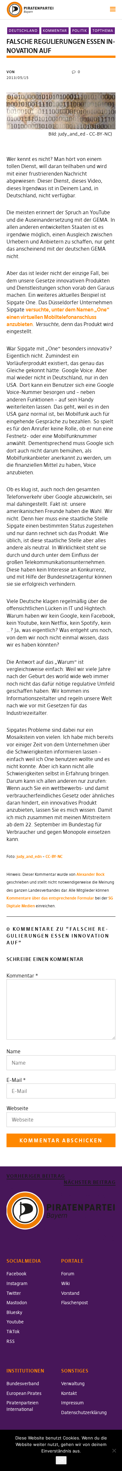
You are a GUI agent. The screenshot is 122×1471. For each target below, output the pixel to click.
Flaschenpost (74, 1303)
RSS (11, 1341)
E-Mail (14, 1080)
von (11, 72)
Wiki (65, 1283)
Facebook (16, 1274)
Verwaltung (73, 1383)
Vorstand (70, 1293)
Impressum (72, 1403)
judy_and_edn (29, 856)
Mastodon (17, 1303)
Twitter (14, 1293)
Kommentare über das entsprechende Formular (50, 898)
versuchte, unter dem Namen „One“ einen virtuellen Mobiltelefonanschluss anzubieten (58, 316)
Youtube (15, 1322)
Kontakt (69, 1393)
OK (61, 1460)
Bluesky (14, 1312)
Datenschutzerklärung (84, 1412)
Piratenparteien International (22, 1406)
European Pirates (24, 1393)
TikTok (13, 1331)
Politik (79, 30)
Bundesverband (23, 1383)
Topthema (102, 30)
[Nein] (114, 1450)
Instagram (17, 1283)
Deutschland (23, 30)
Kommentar (55, 30)
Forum (67, 1274)
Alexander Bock (90, 874)
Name (13, 1051)
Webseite (17, 1108)
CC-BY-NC (54, 856)
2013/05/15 (18, 77)
